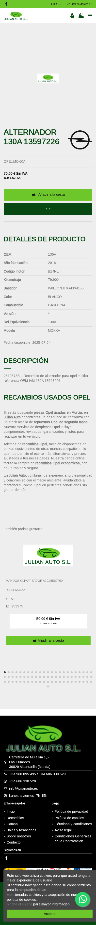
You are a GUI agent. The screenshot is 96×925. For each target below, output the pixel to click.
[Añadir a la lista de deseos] (48, 209)
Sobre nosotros (19, 836)
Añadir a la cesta (51, 194)
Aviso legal (63, 830)
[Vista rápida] (89, 550)
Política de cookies (69, 818)
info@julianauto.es (23, 788)
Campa (12, 824)
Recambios (15, 818)
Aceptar (50, 914)
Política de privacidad (71, 811)
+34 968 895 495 (22, 774)
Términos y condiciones (73, 824)
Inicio (11, 811)
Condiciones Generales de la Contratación (73, 838)
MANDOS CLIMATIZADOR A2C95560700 (34, 580)
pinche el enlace (19, 904)
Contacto (14, 842)
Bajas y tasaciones (21, 830)
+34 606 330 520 (52, 774)
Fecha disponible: (17, 342)
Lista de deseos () (81, 3)
